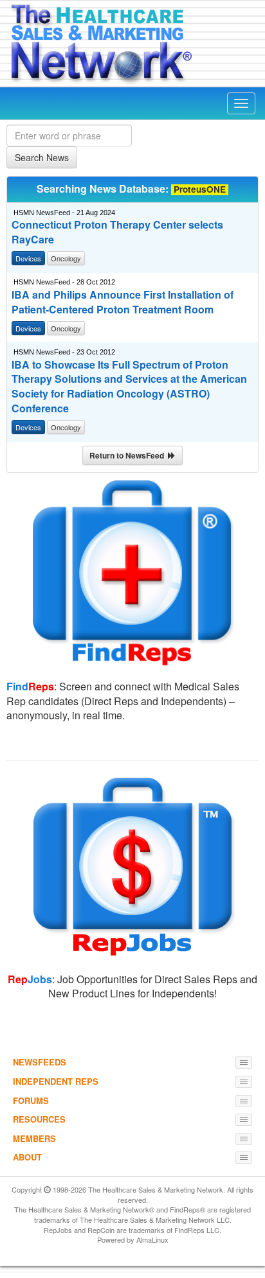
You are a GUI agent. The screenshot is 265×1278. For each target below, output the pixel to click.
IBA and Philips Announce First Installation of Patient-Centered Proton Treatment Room (122, 302)
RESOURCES (39, 1119)
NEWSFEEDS (39, 1062)
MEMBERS (34, 1138)
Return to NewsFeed (128, 455)
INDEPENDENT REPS (55, 1081)
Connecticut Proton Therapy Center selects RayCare (117, 232)
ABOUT (27, 1157)
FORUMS (31, 1100)
